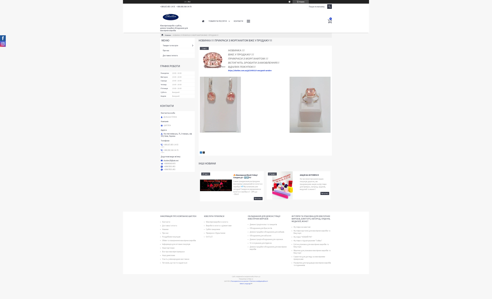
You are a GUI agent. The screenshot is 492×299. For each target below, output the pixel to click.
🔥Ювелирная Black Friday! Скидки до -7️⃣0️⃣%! (245, 176)
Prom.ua (257, 276)
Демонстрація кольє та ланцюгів (263, 224)
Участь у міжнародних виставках (175, 259)
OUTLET (209, 237)
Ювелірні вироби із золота (217, 222)
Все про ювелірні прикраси (173, 251)
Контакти (238, 21)
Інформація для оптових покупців (176, 244)
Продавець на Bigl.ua (246, 279)
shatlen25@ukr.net (171, 160)
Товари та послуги (217, 21)
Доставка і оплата (170, 55)
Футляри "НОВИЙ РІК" (303, 237)
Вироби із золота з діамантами (219, 225)
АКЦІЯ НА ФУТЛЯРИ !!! (309, 175)
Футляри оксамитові (302, 227)
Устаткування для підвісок (261, 243)
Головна (203, 21)
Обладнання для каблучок (260, 235)
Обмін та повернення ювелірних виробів (179, 240)
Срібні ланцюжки (213, 229)
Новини (168, 35)
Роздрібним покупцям (171, 237)
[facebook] (201, 153)
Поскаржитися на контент (240, 281)
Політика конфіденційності (259, 281)
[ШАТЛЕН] (178, 16)
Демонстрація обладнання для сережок (266, 239)
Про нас (166, 50)
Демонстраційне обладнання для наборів (267, 232)
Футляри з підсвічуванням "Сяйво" (308, 240)
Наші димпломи (168, 255)
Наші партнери (168, 248)
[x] (204, 153)
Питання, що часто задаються (174, 263)
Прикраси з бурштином (215, 233)
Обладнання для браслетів (261, 228)
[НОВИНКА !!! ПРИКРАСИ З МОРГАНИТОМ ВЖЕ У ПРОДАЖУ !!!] (212, 60)
